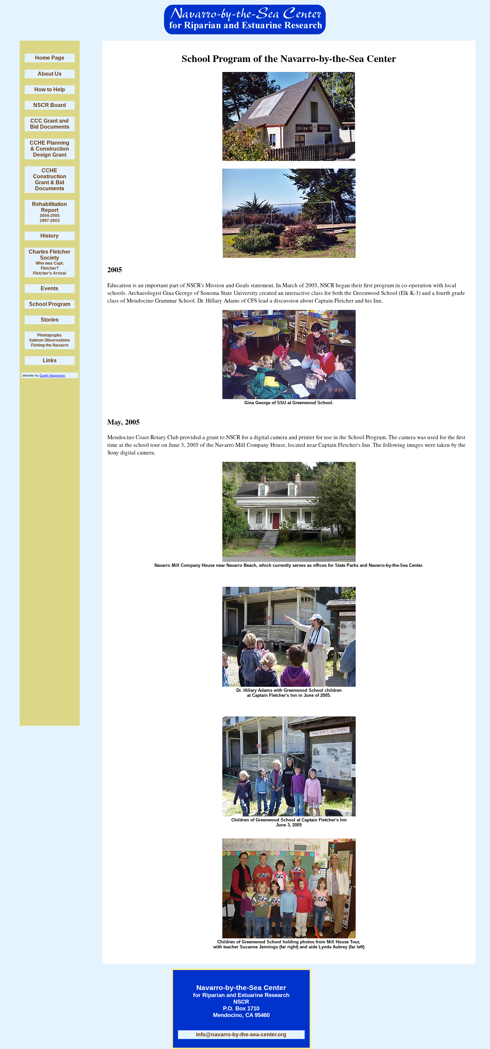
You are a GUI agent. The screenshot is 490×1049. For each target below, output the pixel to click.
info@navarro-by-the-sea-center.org (241, 1034)
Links (50, 360)
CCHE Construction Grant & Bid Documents (49, 179)
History (49, 236)
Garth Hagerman (52, 375)
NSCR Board (49, 105)
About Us (50, 74)
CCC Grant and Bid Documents (49, 124)
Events (49, 288)
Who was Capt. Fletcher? (50, 266)
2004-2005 (50, 215)
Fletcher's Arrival (49, 273)
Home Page (49, 58)
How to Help (49, 89)
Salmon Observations (49, 340)
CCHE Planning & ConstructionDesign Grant (49, 149)
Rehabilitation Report (49, 207)
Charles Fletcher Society (49, 255)
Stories (50, 320)
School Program (49, 304)
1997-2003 (50, 220)
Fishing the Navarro (49, 345)
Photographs (49, 335)
